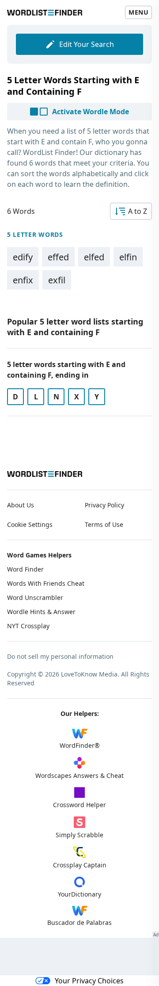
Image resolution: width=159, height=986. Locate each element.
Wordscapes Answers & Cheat (79, 775)
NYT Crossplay (28, 626)
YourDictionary (79, 894)
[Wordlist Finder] (44, 474)
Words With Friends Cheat (45, 583)
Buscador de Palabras (79, 922)
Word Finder (25, 569)
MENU (138, 12)
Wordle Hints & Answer (41, 611)
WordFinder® (80, 745)
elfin (128, 257)
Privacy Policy (104, 505)
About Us (20, 505)
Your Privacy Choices (89, 981)
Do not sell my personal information (60, 656)
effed (58, 257)
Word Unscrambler (35, 597)
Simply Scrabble (79, 835)
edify (23, 257)
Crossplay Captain (79, 865)
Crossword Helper (79, 804)
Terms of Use (104, 524)
